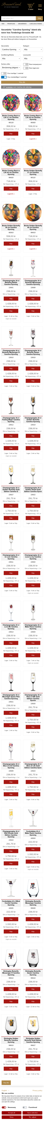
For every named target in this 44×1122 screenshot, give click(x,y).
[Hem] (11, 5)
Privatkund (11, 23)
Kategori (26, 46)
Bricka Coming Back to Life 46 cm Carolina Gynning (11, 172)
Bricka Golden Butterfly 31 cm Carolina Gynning (33, 172)
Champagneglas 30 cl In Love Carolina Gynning (11, 557)
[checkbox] (4, 1107)
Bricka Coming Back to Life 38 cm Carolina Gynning (33, 117)
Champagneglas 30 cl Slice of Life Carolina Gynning (11, 766)
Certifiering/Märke (7, 55)
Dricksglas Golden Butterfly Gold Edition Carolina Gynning (33, 1040)
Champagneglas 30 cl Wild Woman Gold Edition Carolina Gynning (11, 834)
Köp (11, 134)
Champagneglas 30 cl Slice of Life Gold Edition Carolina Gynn (33, 766)
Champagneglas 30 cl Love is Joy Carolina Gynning (33, 557)
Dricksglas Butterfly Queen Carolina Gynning (33, 973)
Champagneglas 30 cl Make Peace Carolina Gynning (33, 627)
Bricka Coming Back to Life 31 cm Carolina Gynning (11, 117)
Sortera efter (5, 64)
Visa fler (6, 1083)
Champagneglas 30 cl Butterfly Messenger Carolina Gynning (33, 282)
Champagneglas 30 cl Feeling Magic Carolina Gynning (11, 419)
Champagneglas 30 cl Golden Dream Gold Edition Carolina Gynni (33, 489)
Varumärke (5, 46)
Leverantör (27, 55)
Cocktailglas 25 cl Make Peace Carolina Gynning (33, 833)
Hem (3, 23)
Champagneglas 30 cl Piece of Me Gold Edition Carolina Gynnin (33, 697)
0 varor (30, 9)
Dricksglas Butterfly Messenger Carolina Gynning (33, 903)
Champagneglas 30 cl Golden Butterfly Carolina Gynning (33, 419)
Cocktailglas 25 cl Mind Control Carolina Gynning (11, 903)
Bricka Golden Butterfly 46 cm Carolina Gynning (33, 227)
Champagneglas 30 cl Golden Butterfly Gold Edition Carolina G (11, 489)
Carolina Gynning (36, 23)
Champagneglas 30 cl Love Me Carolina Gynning (11, 627)
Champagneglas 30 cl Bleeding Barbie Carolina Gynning (11, 282)
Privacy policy (37, 1090)
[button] (5, 1090)
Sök (39, 18)
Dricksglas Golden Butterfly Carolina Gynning (11, 1040)
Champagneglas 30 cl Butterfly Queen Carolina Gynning (33, 352)
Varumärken (22, 23)
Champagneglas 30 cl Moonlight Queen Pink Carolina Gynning (11, 697)
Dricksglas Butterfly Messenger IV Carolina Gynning (11, 973)
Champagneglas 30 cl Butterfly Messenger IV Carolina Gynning (11, 352)
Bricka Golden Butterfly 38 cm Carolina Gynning (11, 227)
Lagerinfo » (33, 139)
